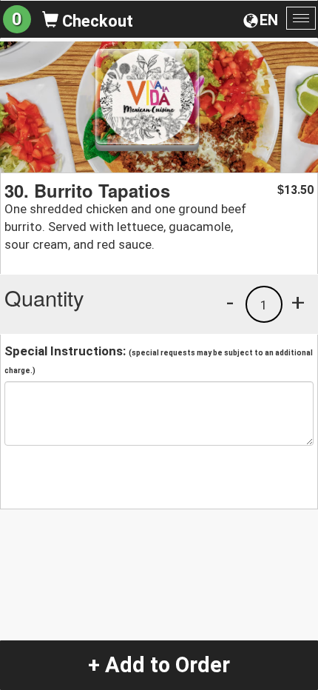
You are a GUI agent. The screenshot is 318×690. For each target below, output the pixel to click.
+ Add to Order (159, 664)
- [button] (230, 302)
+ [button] (298, 302)
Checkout (95, 21)
